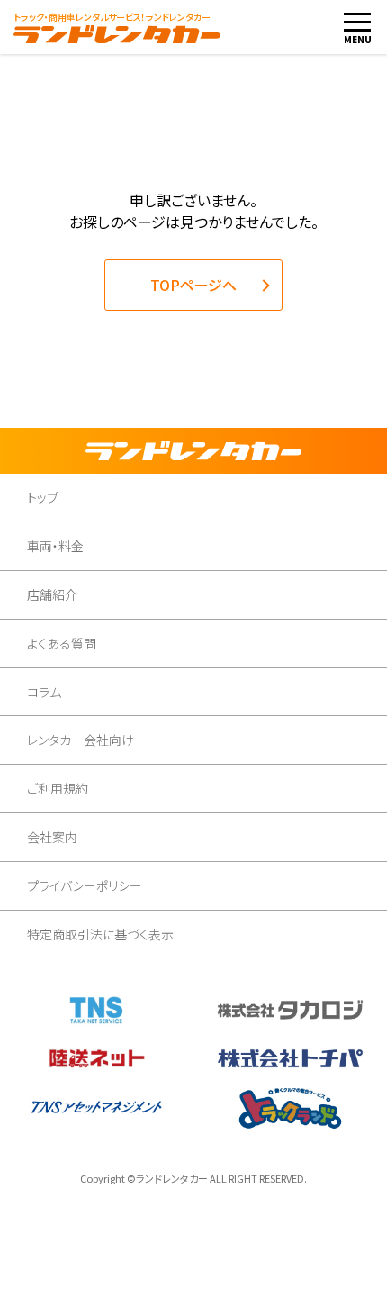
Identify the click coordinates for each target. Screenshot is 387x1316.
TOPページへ (193, 284)
